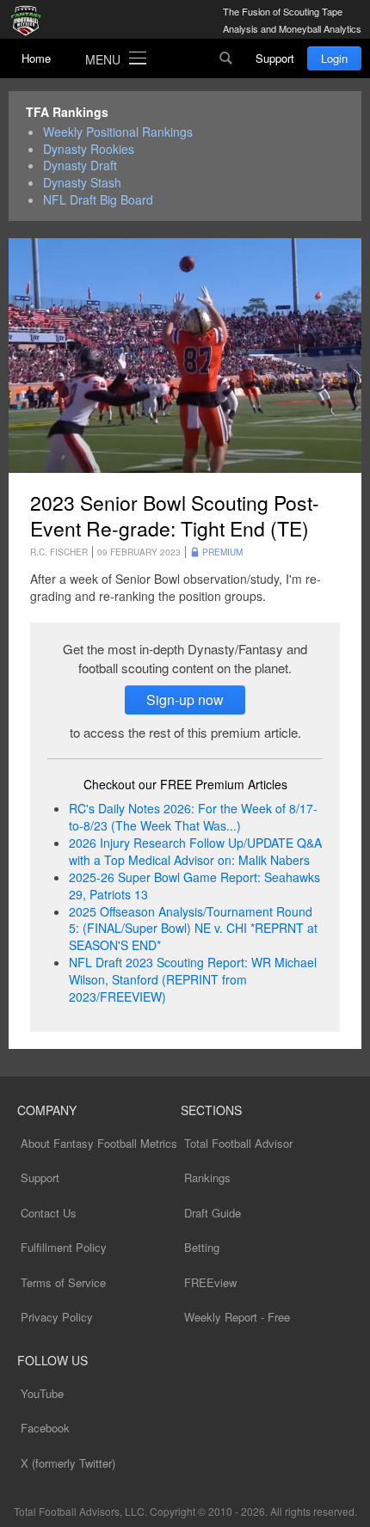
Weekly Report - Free (237, 1317)
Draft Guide (212, 1213)
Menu (102, 59)
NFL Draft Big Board (98, 200)
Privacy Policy (57, 1317)
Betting (201, 1247)
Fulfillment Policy (64, 1247)
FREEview (210, 1282)
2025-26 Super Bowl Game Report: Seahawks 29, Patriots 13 (194, 885)
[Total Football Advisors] (30, 21)
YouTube (42, 1393)
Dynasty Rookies (88, 149)
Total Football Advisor (238, 1143)
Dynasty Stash (82, 183)
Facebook (45, 1428)
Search (226, 58)
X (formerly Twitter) (68, 1463)
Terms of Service (63, 1282)
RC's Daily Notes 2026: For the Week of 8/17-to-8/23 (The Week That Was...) (193, 817)
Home (36, 58)
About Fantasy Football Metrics (99, 1143)
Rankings (207, 1177)
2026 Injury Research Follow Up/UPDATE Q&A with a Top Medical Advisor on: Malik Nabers (195, 851)
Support (275, 58)
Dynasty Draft (80, 165)
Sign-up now (185, 699)
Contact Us (49, 1213)
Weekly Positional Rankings (118, 132)
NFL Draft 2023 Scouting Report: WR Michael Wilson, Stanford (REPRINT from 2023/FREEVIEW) (193, 979)
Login (334, 58)
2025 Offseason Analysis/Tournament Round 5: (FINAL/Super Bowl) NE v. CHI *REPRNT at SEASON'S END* (193, 928)
